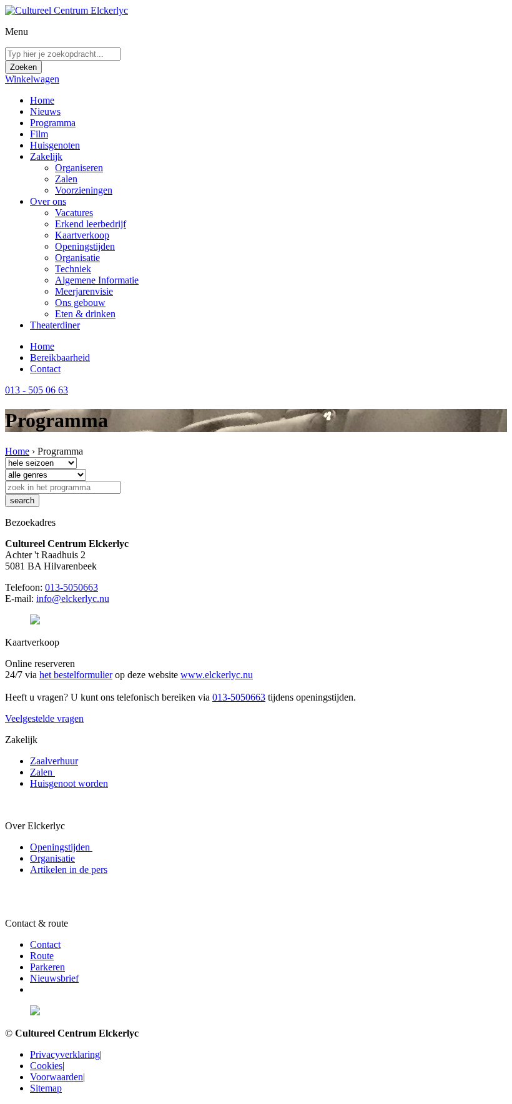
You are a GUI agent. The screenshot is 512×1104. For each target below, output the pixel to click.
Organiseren (79, 167)
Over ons (48, 201)
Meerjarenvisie (84, 291)
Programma (53, 122)
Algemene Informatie (97, 280)
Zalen (66, 179)
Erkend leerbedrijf (90, 224)
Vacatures (74, 212)
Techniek (73, 269)
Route (42, 955)
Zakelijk (46, 156)
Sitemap (46, 1088)
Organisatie (77, 257)
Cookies (46, 1065)
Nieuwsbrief (54, 978)
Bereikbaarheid (60, 357)
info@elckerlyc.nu (72, 598)
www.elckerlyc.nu (216, 674)
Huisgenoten (55, 145)
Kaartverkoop (82, 235)
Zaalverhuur (54, 761)
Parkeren (47, 967)
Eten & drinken (85, 313)
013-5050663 (71, 587)
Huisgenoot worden (69, 783)
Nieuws (45, 111)
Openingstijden (85, 246)
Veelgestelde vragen (44, 718)
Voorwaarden (56, 1077)
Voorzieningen (83, 190)
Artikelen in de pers (68, 869)
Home (42, 100)
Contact (45, 368)
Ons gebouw (80, 302)
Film (39, 134)
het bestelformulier (75, 674)
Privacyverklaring (65, 1054)
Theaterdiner (55, 325)
